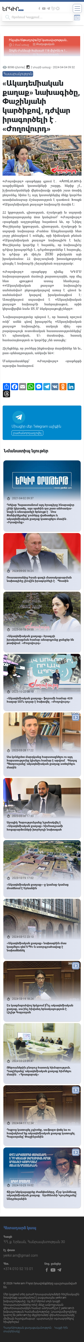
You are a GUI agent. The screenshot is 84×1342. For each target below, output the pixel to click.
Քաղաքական (45, 39)
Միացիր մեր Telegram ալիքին (36, 426)
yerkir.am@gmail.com (20, 1255)
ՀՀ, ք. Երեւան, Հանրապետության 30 (34, 1242)
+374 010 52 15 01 (18, 1269)
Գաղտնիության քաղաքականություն (27, 1327)
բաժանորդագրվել (27, 433)
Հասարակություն (17, 74)
